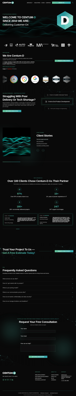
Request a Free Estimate (64, 60)
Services (29, 2)
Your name (24, 328)
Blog (52, 378)
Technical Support (40, 379)
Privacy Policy (44, 393)
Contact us (61, 2)
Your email (23, 336)
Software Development (42, 376)
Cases (43, 2)
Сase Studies (55, 374)
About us (53, 376)
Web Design (38, 378)
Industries (37, 2)
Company (48, 2)
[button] (37, 150)
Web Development (40, 374)
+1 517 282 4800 (65, 380)
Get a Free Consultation (12, 111)
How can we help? (26, 343)
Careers (53, 379)
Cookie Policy (54, 393)
